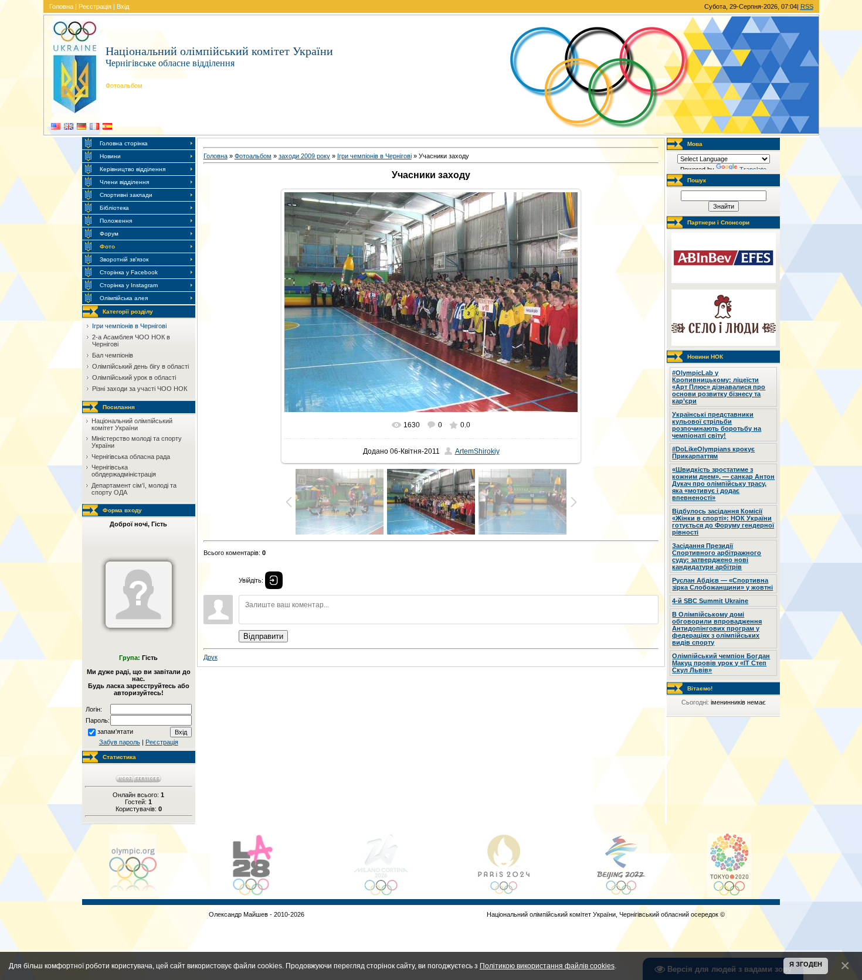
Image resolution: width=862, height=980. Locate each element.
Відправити (263, 636)
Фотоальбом (253, 155)
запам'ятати (115, 731)
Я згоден (805, 964)
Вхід (123, 6)
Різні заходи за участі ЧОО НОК (139, 388)
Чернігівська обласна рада (130, 456)
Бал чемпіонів (112, 355)
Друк (210, 657)
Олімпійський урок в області (134, 377)
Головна (61, 6)
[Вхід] (274, 580)
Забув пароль (119, 742)
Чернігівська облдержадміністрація (123, 471)
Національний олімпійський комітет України (131, 424)
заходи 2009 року (304, 155)
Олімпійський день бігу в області (140, 366)
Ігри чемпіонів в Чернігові (129, 325)
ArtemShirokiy (477, 451)
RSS (806, 6)
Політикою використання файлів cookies (547, 965)
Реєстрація (95, 6)
